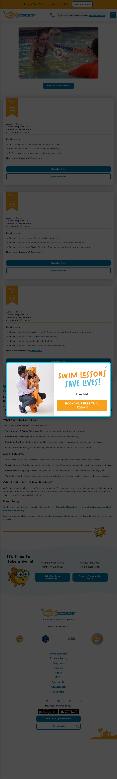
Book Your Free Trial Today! (82, 405)
